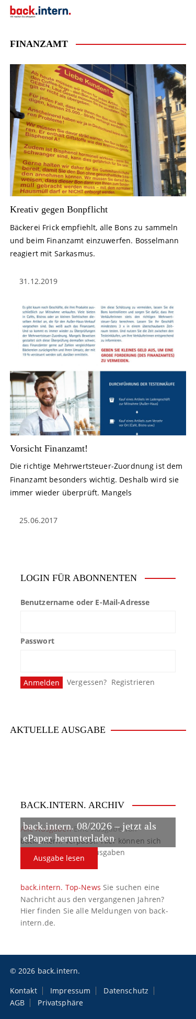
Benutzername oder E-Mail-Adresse (85, 602)
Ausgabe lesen (59, 858)
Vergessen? (87, 682)
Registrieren (133, 682)
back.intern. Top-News (60, 887)
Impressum (70, 991)
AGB (17, 1003)
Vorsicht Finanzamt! (49, 448)
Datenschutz (125, 991)
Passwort (37, 641)
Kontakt (23, 991)
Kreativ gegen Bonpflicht (59, 209)
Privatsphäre (60, 1003)
